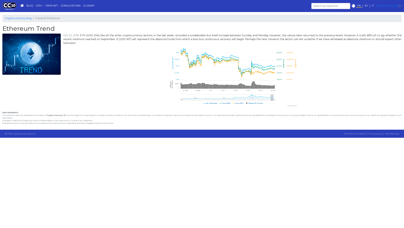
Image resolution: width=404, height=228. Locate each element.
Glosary (89, 5)
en (359, 5)
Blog (29, 5)
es (366, 5)
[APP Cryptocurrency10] (353, 6)
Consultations (71, 5)
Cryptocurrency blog (18, 18)
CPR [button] (38, 5)
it (373, 5)
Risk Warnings (392, 134)
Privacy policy (375, 134)
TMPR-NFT (51, 5)
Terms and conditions (355, 134)
